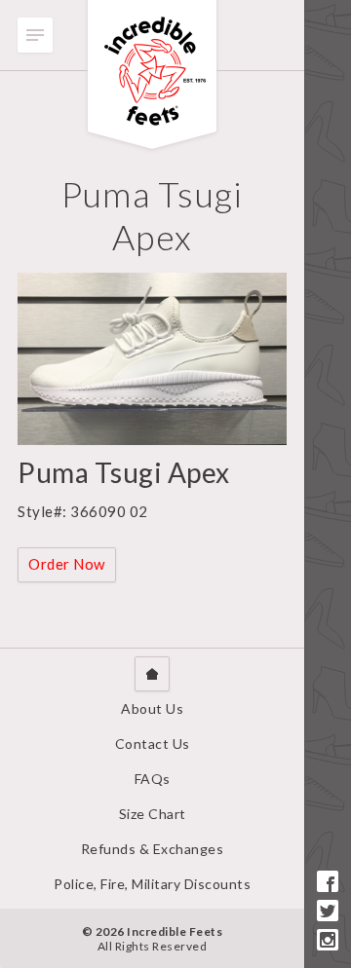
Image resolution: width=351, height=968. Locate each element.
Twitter (327, 910)
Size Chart (152, 813)
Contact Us (152, 743)
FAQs (153, 778)
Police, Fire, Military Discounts (152, 883)
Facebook (327, 881)
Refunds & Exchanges (152, 848)
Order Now (66, 564)
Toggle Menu (35, 35)
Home (152, 673)
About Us (152, 708)
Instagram (327, 939)
